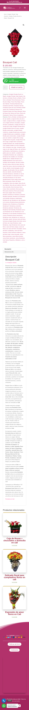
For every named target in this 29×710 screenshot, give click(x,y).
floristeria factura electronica (17, 202)
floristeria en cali (16, 200)
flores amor (21, 179)
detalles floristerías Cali (9, 160)
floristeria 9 (11, 194)
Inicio (5, 14)
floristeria (5, 194)
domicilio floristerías (8, 173)
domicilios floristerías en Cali (10, 177)
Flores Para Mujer (15, 101)
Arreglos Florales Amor (19, 126)
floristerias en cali (19, 211)
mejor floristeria (14, 223)
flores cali (14, 181)
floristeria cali (16, 196)
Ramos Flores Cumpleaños (16, 115)
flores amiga (14, 179)
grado (10, 219)
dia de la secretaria (17, 166)
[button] (23, 25)
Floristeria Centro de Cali (9, 107)
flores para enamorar (8, 190)
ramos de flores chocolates (15, 228)
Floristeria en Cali (9, 499)
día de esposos (11, 162)
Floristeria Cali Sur (18, 105)
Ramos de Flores (15, 113)
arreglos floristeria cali (8, 143)
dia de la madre (20, 162)
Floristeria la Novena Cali (15, 109)
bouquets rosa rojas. (11, 147)
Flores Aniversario (16, 100)
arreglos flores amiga (17, 137)
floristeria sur (14, 204)
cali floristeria (6, 151)
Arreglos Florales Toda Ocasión (15, 96)
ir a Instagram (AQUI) (10, 262)
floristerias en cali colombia (10, 213)
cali (19, 149)
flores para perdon (19, 190)
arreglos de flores (11, 120)
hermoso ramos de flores (19, 219)
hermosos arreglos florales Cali (11, 221)
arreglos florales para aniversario (17, 132)
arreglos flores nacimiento (15, 141)
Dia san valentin (19, 170)
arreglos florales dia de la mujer (11, 128)
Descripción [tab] (8, 249)
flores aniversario (7, 181)
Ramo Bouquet (18, 111)
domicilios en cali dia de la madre (14, 175)
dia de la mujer (15, 164)
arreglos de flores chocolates (12, 122)
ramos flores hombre (17, 236)
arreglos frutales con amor (12, 145)
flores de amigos (14, 183)
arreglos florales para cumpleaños (11, 134)
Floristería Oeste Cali (8, 111)
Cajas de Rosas (14, 149)
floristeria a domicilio (20, 194)
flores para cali (20, 189)
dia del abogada (15, 168)
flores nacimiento (11, 189)
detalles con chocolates (17, 156)
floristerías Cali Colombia (9, 209)
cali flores (23, 149)
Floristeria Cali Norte (8, 105)
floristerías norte (7, 217)
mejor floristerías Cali (14, 225)
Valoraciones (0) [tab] (9, 251)
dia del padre (11, 170)
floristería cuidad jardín (16, 198)
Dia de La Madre (17, 98)
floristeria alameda (7, 196)
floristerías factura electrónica (14, 215)
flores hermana (15, 187)
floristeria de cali (7, 200)
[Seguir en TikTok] (19, 705)
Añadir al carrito (16, 87)
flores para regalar (7, 192)
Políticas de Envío (14, 644)
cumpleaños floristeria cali (9, 154)
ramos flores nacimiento (9, 238)
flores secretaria (17, 192)
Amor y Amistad (12, 117)
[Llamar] (4, 700)
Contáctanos (14, 650)
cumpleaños (19, 153)
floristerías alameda (8, 208)
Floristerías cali (17, 208)
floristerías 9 (6, 206)
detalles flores (6, 158)
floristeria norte (7, 204)
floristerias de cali (9, 211)
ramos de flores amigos (12, 226)
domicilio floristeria (17, 171)
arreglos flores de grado (9, 139)
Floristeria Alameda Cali (16, 103)
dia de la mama (7, 164)
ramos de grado (15, 234)
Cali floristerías (14, 151)
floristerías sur (15, 217)
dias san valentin (7, 171)
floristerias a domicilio (15, 206)
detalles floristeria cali (16, 158)
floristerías (21, 204)
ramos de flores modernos (15, 232)
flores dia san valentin (15, 185)
